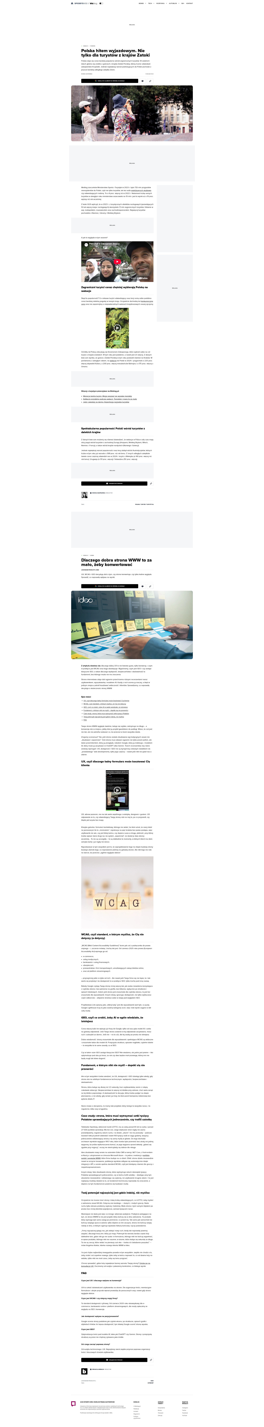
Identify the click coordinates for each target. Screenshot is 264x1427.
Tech (150, 3)
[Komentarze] (142, 81)
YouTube (184, 1415)
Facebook (185, 1413)
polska (137, 504)
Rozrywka (160, 3)
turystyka (150, 504)
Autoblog (173, 3)
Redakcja (136, 1409)
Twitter (184, 1410)
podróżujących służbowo (141, 190)
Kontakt (189, 3)
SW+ (182, 3)
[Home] (92, 3)
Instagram (185, 1408)
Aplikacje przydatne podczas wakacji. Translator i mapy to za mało (110, 399)
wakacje (113, 361)
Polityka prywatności (137, 1417)
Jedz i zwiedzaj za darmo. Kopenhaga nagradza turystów (106, 402)
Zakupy (160, 1415)
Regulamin (137, 1414)
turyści (143, 504)
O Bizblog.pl (137, 1406)
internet (151, 1383)
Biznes (141, 3)
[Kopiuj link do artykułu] (150, 81)
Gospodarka (161, 1408)
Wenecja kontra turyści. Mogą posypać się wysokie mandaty (107, 396)
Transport (160, 1413)
